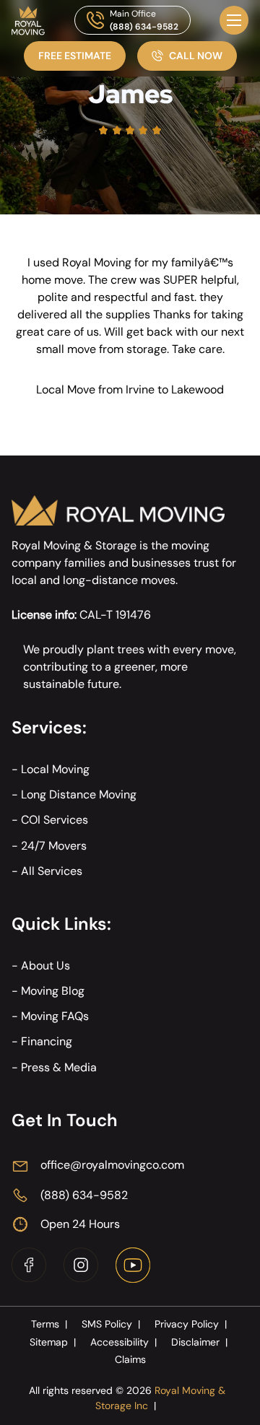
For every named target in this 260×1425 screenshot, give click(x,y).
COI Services (54, 819)
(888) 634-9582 (144, 26)
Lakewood (197, 389)
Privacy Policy (191, 1323)
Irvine (140, 389)
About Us (45, 965)
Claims (130, 1359)
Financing (46, 1041)
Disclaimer (199, 1341)
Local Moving (55, 769)
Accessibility (123, 1341)
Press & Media (59, 1067)
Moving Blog (52, 990)
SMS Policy (111, 1323)
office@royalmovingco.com (112, 1165)
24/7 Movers (54, 845)
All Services (51, 871)
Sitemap (53, 1341)
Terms (49, 1323)
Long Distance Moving (78, 794)
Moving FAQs (55, 1016)
